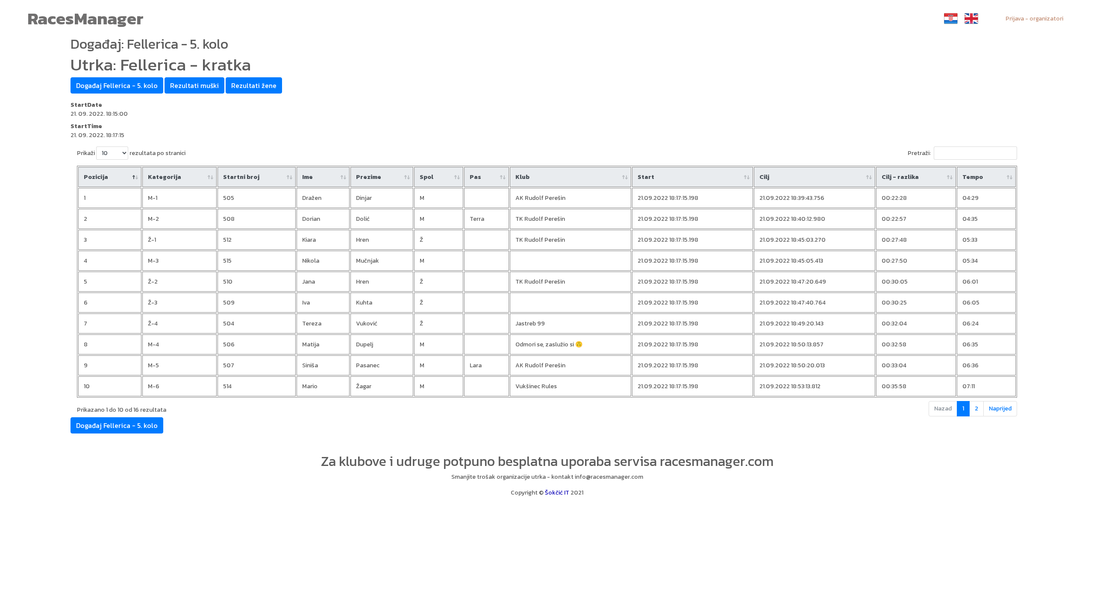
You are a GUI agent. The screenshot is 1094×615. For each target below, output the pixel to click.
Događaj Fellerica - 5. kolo (117, 85)
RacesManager (85, 18)
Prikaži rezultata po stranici (131, 153)
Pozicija (96, 177)
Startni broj (241, 177)
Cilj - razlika (900, 177)
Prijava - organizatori (1034, 18)
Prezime (368, 177)
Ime (307, 177)
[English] (971, 18)
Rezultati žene (253, 85)
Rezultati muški (194, 85)
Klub (522, 177)
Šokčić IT (557, 492)
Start (646, 177)
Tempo (972, 177)
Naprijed (1000, 408)
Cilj (764, 177)
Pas (475, 177)
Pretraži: (919, 153)
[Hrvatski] (951, 18)
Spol (426, 177)
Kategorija (164, 177)
